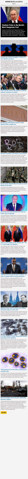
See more (3, 412)
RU (25, 3)
